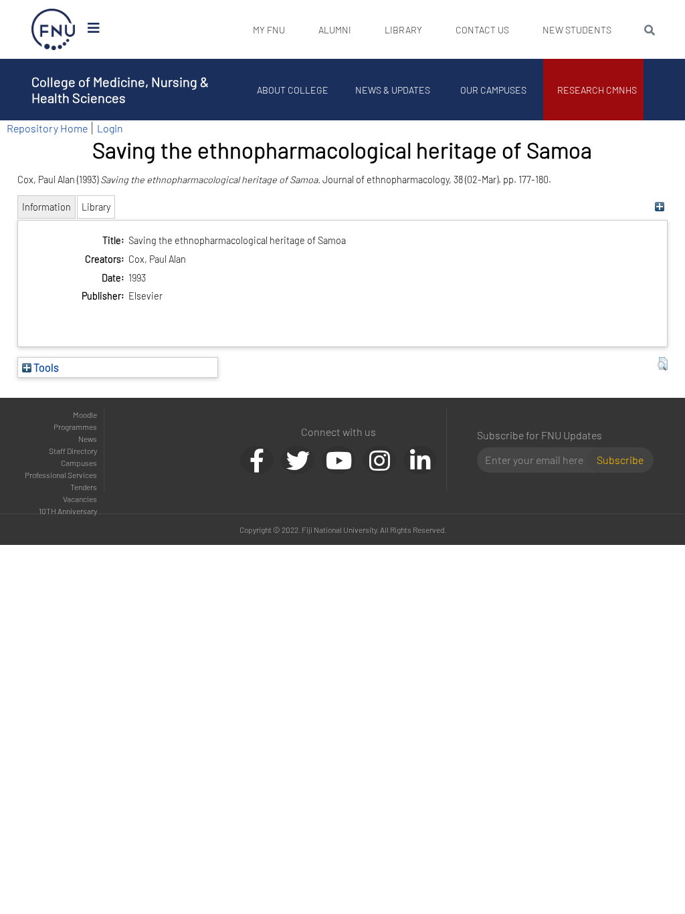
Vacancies (80, 498)
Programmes (75, 426)
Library (403, 29)
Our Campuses (493, 90)
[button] (663, 363)
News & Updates (392, 90)
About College (292, 90)
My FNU (269, 29)
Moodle (85, 414)
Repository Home (47, 128)
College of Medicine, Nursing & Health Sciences (120, 90)
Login (110, 128)
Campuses (79, 462)
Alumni (334, 29)
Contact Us (482, 29)
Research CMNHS (597, 90)
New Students (577, 29)
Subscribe (620, 459)
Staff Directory (73, 450)
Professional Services (61, 474)
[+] (659, 207)
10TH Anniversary (68, 511)
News (87, 438)
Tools (45, 367)
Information (46, 207)
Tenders (83, 486)
